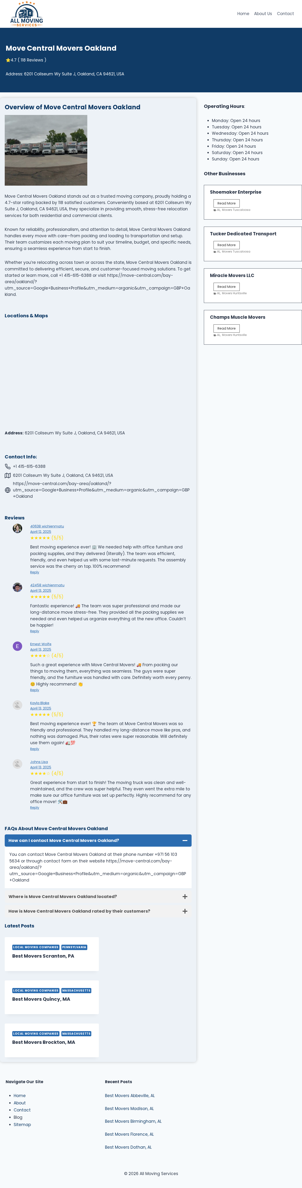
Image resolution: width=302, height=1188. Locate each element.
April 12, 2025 (40, 531)
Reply (34, 572)
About (20, 1103)
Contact (285, 13)
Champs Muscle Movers (237, 317)
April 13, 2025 (40, 590)
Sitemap (22, 1124)
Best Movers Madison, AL (129, 1108)
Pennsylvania (74, 947)
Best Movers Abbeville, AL (130, 1095)
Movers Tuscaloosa (236, 210)
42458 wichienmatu (47, 585)
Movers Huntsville (234, 293)
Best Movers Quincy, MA (41, 999)
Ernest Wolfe (40, 644)
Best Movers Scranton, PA (43, 956)
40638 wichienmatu (47, 526)
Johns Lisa (39, 761)
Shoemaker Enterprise (235, 192)
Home (243, 13)
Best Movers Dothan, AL (128, 1147)
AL (218, 210)
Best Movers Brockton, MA (43, 1042)
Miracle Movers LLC (232, 275)
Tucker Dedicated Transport (243, 234)
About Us (263, 13)
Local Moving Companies (36, 947)
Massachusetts (76, 990)
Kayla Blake (39, 703)
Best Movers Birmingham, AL (133, 1121)
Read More (229, 204)
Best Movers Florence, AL (129, 1134)
